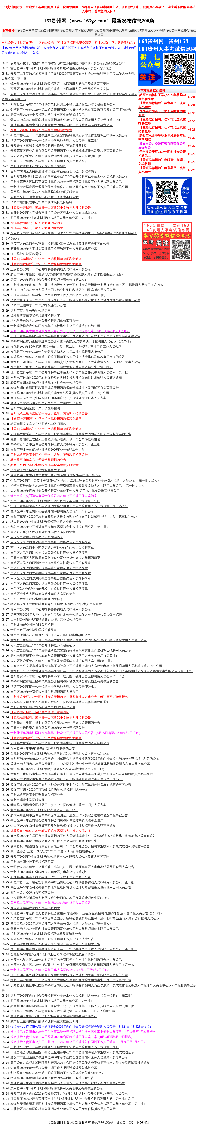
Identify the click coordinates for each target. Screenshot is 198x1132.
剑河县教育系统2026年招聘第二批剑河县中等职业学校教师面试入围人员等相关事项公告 (70, 434)
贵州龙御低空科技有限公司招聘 (32, 624)
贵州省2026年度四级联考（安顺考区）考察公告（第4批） (49, 872)
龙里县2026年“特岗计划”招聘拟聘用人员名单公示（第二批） (52, 217)
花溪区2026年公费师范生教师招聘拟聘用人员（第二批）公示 (52, 511)
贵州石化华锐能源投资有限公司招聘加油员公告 (42, 707)
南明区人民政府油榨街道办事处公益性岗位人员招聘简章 (49, 552)
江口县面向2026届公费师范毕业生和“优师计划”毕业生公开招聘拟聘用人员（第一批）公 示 (72, 1098)
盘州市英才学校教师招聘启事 (30, 310)
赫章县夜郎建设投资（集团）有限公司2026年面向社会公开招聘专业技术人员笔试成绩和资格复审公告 (80, 846)
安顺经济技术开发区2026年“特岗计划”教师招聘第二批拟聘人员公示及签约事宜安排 (67, 63)
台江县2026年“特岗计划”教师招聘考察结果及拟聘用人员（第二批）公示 (59, 393)
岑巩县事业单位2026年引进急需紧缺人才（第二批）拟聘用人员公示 (56, 351)
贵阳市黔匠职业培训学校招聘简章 (33, 630)
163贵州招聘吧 (49, 30)
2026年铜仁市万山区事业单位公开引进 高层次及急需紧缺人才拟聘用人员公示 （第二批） (71, 341)
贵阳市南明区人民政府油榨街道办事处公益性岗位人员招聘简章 (53, 171)
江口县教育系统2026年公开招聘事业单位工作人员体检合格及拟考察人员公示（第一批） (70, 372)
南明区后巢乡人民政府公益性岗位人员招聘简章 (42, 593)
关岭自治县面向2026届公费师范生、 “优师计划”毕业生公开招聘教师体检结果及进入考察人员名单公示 (80, 763)
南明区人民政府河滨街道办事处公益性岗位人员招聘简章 (49, 583)
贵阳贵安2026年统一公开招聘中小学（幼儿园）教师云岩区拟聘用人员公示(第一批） (68, 676)
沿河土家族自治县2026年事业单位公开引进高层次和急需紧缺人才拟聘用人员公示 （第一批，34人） (78, 485)
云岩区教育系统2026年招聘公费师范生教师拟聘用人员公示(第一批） (57, 156)
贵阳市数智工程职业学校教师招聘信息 (36, 599)
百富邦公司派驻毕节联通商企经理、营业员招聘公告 (46, 619)
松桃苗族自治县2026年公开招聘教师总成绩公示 (42, 645)
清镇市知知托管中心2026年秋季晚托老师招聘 (41, 202)
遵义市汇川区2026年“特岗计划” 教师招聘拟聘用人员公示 (49, 789)
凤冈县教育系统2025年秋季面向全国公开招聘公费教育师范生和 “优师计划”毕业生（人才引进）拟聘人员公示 (84, 918)
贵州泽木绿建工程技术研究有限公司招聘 (38, 166)
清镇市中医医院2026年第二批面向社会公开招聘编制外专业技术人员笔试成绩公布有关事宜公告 (75, 300)
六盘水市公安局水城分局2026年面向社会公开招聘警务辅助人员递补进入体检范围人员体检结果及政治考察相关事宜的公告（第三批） (101, 671)
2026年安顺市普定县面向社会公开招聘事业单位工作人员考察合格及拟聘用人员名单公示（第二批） (78, 1103)
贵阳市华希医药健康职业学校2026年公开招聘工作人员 (47, 449)
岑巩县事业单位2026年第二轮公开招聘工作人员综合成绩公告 (52, 939)
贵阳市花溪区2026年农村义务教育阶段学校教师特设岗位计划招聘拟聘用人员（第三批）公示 (73, 516)
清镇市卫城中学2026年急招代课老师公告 (38, 305)
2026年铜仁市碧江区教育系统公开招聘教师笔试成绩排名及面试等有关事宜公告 (64, 387)
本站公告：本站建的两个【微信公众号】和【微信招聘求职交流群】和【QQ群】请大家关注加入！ (69, 42)
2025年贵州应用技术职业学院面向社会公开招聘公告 (46, 382)
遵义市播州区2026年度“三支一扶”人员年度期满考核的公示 (50, 635)
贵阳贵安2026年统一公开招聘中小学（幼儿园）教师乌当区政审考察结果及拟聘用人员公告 (72, 867)
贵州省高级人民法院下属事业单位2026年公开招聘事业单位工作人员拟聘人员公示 (66, 181)
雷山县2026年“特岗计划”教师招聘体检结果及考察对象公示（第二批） (58, 769)
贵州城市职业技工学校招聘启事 (32, 861)
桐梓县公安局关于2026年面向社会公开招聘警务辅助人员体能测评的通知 (59, 702)
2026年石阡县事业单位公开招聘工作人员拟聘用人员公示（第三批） (56, 444)
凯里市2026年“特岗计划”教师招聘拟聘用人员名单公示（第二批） (55, 501)
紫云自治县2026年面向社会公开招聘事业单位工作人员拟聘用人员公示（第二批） (66, 119)
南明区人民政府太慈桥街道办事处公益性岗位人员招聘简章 (50, 573)
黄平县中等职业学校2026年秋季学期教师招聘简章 (44, 192)
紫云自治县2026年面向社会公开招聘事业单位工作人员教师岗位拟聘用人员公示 (64, 928)
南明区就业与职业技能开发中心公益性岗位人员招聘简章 (49, 588)
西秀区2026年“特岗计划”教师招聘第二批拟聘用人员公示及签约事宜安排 (59, 89)
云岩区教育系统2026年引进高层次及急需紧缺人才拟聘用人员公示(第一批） (62, 660)
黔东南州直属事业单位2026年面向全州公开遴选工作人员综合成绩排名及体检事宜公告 (69, 815)
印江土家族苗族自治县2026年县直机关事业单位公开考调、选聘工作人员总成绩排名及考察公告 (75, 336)
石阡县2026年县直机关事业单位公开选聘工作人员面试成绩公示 (53, 212)
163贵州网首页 (28, 30)
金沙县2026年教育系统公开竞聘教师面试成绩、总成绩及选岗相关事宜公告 (61, 125)
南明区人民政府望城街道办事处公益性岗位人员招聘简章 (49, 568)
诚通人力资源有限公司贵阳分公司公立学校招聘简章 (46, 403)
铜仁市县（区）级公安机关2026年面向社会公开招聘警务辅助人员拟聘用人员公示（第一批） (73, 882)
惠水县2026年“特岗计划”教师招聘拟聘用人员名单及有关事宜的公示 (56, 1088)
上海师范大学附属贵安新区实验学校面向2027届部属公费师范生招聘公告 (59, 897)
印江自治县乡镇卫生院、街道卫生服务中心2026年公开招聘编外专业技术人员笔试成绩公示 (72, 1052)
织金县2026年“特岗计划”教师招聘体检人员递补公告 (45, 521)
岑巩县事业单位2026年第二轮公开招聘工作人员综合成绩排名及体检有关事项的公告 (67, 356)
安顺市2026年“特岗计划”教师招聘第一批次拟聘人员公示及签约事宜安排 (59, 856)
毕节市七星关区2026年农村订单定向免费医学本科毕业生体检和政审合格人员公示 (66, 959)
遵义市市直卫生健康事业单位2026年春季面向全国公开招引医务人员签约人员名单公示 (69, 1057)
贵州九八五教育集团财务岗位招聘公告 (36, 794)
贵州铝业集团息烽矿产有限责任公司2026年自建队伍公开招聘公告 (55, 944)
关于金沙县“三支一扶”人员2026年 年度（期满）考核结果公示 (52, 851)
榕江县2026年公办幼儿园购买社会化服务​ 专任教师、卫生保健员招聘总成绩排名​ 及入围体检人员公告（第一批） (87, 913)
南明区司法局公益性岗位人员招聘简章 (36, 537)
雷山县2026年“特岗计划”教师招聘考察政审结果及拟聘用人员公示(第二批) (60, 68)
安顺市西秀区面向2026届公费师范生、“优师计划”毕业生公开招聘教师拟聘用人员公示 (69, 1093)
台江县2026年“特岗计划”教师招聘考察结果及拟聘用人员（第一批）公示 (59, 753)
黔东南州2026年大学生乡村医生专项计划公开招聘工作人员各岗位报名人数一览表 (66, 614)
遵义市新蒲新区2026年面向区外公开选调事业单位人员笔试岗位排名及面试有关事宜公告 (70, 784)
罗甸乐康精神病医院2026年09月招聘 (35, 908)
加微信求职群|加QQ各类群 (147, 30)
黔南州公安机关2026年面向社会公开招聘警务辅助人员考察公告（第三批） (61, 367)
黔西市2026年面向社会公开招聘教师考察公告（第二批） (49, 279)
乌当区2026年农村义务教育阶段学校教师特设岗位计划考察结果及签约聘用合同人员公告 (70, 887)
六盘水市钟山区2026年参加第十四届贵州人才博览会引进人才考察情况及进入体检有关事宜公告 (75, 362)
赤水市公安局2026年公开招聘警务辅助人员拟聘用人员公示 (50, 609)
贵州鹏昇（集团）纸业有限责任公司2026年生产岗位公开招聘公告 (55, 722)
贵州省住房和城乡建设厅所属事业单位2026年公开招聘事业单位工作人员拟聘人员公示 (69, 176)
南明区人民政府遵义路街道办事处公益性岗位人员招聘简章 (50, 542)
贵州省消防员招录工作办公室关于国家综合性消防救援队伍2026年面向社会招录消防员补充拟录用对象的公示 (84, 758)
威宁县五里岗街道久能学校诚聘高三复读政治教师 (44, 1021)
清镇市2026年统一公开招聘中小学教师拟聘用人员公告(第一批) (53, 686)
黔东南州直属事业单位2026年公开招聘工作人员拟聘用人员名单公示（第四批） (64, 655)
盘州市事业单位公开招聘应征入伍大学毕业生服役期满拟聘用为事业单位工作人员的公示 (70, 980)
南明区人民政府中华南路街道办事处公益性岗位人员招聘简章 (52, 547)
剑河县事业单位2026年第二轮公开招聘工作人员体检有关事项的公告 (56, 1072)
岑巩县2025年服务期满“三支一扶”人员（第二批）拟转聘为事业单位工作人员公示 (65, 346)
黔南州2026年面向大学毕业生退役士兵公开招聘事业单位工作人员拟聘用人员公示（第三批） (73, 949)
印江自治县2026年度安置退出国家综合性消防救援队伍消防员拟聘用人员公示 (63, 289)
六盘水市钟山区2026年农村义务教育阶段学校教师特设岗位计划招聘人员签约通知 (66, 377)
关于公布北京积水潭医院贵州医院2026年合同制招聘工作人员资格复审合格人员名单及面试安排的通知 (80, 1062)
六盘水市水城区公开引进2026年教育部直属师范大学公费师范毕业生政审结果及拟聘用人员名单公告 (78, 640)
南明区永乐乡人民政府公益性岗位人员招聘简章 (42, 532)
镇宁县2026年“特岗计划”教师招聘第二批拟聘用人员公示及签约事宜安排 (59, 83)
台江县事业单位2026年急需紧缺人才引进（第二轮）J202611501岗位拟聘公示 (62, 1011)
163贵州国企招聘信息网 (111, 30)
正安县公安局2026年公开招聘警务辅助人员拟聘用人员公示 (50, 269)
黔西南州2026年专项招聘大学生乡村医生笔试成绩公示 (47, 114)
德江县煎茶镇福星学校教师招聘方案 (35, 315)
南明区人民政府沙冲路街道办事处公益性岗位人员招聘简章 (50, 578)
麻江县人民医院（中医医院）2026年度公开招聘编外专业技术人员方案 (58, 398)
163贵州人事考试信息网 (77, 30)
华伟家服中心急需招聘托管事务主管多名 (38, 470)
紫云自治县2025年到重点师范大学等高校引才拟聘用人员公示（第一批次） (61, 923)
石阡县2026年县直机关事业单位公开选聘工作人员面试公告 (50, 877)
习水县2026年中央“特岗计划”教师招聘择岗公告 (42, 748)
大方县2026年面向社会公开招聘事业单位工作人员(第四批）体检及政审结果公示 (65, 490)
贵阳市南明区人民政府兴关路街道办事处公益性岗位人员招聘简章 (55, 557)
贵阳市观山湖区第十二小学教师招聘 (35, 408)
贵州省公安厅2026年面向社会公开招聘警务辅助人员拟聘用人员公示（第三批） (64, 1047)
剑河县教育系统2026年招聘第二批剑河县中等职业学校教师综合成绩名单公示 (63, 104)
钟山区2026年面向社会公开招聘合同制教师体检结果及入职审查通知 (56, 820)
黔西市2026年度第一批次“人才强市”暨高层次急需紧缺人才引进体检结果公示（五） (67, 274)
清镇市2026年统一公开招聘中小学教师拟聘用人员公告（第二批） (55, 140)
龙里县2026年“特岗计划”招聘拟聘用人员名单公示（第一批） (52, 1000)
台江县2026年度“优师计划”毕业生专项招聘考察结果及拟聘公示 (53, 954)
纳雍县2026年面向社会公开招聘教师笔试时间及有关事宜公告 (52, 1078)
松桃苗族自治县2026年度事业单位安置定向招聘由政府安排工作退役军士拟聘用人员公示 (70, 650)
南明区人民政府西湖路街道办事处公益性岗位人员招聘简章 (50, 563)
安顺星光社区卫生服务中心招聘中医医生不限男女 (44, 197)
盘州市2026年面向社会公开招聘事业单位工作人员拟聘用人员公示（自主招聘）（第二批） (72, 995)
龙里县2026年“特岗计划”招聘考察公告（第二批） (44, 810)
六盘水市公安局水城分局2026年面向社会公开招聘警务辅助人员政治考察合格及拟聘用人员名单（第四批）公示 (86, 665)
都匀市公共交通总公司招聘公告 (32, 892)
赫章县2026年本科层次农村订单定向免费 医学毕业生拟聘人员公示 (55, 475)
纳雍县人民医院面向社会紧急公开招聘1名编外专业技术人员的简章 (56, 604)
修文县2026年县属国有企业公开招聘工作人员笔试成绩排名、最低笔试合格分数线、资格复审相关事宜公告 (83, 835)
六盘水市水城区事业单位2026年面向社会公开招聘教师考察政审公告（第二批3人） (66, 779)
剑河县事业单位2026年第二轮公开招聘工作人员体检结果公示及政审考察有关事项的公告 (70, 109)
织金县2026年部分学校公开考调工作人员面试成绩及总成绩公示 (53, 1067)
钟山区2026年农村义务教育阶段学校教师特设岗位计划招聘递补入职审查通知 (63, 825)
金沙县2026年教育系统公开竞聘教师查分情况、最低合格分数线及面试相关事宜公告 (67, 1083)
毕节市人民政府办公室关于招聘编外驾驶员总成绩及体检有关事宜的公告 (59, 243)
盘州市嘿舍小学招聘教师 (27, 800)
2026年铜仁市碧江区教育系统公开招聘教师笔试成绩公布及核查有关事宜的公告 (64, 681)
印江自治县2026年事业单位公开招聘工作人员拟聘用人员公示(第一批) (57, 295)
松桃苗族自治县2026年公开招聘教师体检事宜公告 (44, 320)
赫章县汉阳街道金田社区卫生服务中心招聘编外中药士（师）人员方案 (58, 805)
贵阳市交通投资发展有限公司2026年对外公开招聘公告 (47, 727)
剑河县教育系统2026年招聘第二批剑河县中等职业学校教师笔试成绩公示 (59, 743)
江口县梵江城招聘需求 (25, 254)
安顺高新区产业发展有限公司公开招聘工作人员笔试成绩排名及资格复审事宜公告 (66, 150)
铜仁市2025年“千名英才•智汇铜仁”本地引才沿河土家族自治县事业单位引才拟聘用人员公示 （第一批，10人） (85, 480)
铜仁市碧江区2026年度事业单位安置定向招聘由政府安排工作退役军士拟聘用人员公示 (69, 135)
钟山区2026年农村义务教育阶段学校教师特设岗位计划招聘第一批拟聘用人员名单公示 (69, 975)
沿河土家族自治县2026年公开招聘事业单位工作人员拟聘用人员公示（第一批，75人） (69, 506)
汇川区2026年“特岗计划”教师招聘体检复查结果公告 (45, 933)
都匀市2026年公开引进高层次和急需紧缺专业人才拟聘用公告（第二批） (59, 526)
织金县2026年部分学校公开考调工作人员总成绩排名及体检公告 (53, 841)
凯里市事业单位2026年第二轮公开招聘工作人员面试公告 (49, 161)
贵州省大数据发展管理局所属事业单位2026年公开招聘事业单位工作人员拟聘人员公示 (69, 187)
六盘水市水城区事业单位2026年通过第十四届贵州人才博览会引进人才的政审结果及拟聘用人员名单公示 (81, 774)
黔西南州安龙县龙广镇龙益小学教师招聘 (38, 423)
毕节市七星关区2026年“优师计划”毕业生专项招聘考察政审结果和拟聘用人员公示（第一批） (73, 964)
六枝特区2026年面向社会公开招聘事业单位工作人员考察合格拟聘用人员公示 (63, 1109)
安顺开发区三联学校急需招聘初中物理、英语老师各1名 (48, 145)
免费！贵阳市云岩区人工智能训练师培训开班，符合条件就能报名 (55, 439)
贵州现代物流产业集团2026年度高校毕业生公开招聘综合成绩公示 (55, 326)
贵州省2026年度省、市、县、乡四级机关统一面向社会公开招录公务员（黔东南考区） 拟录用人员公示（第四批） (88, 284)
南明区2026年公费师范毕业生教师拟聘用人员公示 (44, 691)
